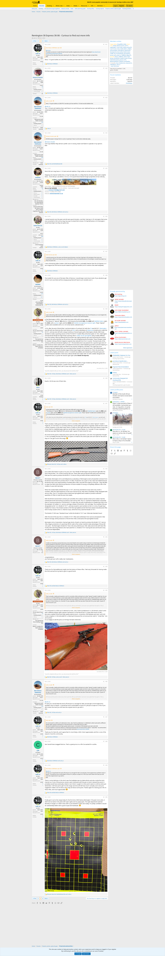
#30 (106, 378)
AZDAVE (122, 401)
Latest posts (114, 353)
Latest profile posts (116, 390)
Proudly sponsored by (117, 291)
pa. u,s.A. (41, 235)
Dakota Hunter (120, 45)
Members (100, 6)
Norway (41, 397)
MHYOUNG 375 (117, 429)
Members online (115, 41)
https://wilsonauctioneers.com (122, 339)
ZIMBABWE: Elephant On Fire (121, 355)
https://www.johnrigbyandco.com (123, 307)
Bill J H (125, 49)
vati (115, 53)
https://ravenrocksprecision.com (123, 344)
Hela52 (122, 49)
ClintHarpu (129, 83)
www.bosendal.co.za (56, 193)
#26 (106, 216)
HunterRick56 (119, 53)
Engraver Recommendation (121, 367)
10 (41, 297)
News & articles (65, 8)
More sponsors (127, 348)
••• (131, 399)
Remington (103, 328)
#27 (106, 251)
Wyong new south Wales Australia (39, 120)
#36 (106, 681)
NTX (125, 60)
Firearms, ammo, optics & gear (113, 8)
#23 (106, 97)
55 (42, 188)
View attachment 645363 (83, 729)
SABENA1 (121, 56)
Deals (68, 6)
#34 (106, 566)
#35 (106, 590)
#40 (106, 797)
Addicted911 (113, 47)
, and (57, 212)
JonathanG (116, 58)
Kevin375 (129, 47)
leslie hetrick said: (50, 255)
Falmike (121, 61)
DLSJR (123, 429)
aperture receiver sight (88, 323)
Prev (35, 41)
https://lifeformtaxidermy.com (122, 312)
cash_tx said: (49, 101)
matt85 (122, 58)
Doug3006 (120, 44)
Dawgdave (115, 413)
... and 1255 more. (114, 66)
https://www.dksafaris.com (121, 322)
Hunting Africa (90, 8)
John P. (126, 45)
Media (75, 6)
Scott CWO (119, 47)
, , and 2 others (57, 464)
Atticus (116, 56)
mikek (124, 44)
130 (42, 122)
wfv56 (114, 45)
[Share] (104, 45)
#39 (106, 765)
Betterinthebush (114, 61)
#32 (106, 468)
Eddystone (90, 330)
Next (46, 41)
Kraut (117, 63)
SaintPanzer (127, 50)
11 (42, 760)
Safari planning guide (80, 8)
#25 (106, 168)
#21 (106, 44)
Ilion (74, 330)
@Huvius (48, 50)
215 (42, 294)
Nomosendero (114, 50)
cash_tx (35, 38)
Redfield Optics (99, 321)
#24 (106, 133)
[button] (53, 5)
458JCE (129, 49)
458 (42, 236)
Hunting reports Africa (118, 358)
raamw (124, 47)
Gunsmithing (116, 370)
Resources (84, 6)
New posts (34, 8)
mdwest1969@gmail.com (56, 190)
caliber (79, 335)
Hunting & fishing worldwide (129, 8)
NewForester (126, 52)
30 (42, 87)
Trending (49, 6)
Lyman (57, 323)
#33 (106, 537)
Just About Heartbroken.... (120, 361)
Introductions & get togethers (52, 8)
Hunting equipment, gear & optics (121, 385)
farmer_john (113, 55)
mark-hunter (113, 49)
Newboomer (122, 63)
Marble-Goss (78, 323)
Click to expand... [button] (76, 421)
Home (35, 6)
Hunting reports (100, 8)
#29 (106, 309)
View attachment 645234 (56, 53)
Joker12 (119, 55)
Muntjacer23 (113, 52)
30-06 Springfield (86, 335)
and (54, 164)
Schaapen (115, 392)
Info (92, 6)
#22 (106, 68)
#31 (106, 403)
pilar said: (48, 407)
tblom (125, 56)
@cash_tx (47, 106)
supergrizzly (116, 401)
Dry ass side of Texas (38, 331)
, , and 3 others (59, 894)
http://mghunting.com (120, 296)
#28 (106, 275)
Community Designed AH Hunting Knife (120, 379)
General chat (116, 364)
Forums (41, 6)
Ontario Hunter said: (51, 136)
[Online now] (38, 52)
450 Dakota (121, 50)
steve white (120, 52)
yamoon (121, 60)
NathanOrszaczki (114, 60)
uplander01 (113, 64)
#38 (106, 741)
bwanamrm (129, 63)
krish (118, 49)
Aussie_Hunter (128, 58)
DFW (42, 187)
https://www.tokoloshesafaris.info (123, 317)
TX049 (111, 53)
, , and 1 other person (61, 374)
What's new (59, 6)
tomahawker (126, 61)
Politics (115, 372)
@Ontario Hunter (50, 142)
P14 (91, 328)
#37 (106, 717)
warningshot (127, 53)
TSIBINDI (123, 55)
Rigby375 (128, 55)
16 (42, 332)
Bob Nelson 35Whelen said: (53, 48)
